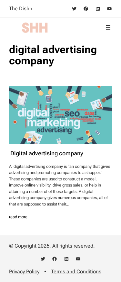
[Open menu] (108, 28)
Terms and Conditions (76, 271)
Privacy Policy (24, 271)
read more (18, 216)
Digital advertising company (46, 153)
